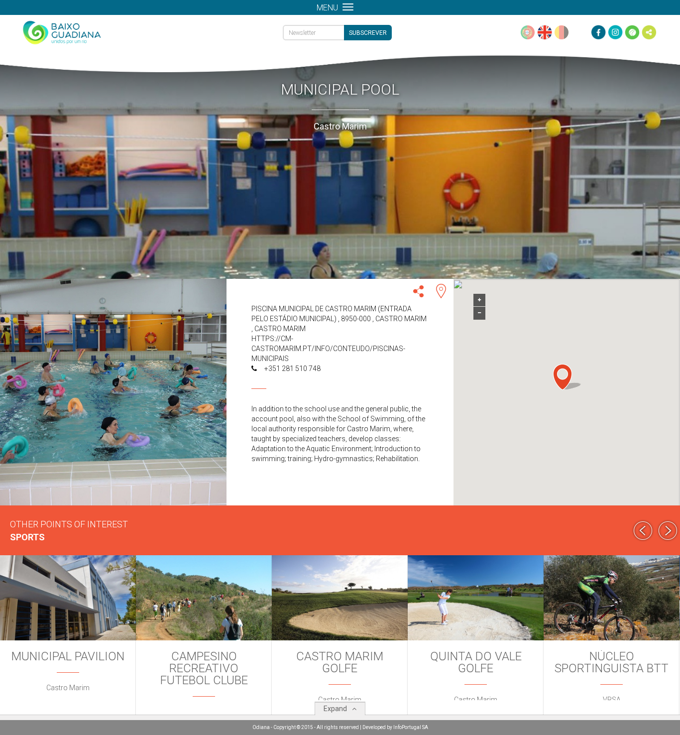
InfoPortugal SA (410, 727)
